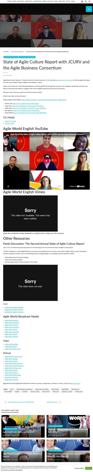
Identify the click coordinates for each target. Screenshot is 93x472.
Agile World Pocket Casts (13, 368)
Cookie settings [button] (79, 468)
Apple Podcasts (29, 1)
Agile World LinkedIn (11, 325)
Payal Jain (56, 391)
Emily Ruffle (8, 391)
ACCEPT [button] (88, 468)
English (17, 391)
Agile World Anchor (11, 370)
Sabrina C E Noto (10, 121)
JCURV (47, 80)
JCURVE (24, 391)
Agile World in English (17, 51)
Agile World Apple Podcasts (14, 363)
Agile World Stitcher (11, 377)
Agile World (55, 389)
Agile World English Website (14, 307)
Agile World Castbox (11, 379)
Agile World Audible (11, 359)
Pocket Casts (50, 1)
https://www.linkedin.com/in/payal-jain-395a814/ (28, 106)
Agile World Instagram (12, 327)
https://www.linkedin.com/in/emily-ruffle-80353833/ (30, 113)
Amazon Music (20, 1)
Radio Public (62, 1)
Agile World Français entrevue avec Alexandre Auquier (22, 455)
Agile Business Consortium (63, 80)
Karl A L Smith (9, 123)
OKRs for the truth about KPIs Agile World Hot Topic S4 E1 (67, 431)
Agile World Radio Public (13, 375)
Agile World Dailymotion (13, 349)
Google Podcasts (37, 1)
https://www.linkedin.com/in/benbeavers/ (26, 110)
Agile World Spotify (11, 361)
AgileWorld (65, 389)
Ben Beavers (75, 389)
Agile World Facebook (12, 322)
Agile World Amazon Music (13, 356)
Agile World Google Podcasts (14, 366)
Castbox (73, 1)
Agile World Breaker (11, 373)
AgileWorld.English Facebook (14, 312)
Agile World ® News (19, 7)
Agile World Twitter (11, 329)
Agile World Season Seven (27, 57)
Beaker (56, 1)
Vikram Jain (78, 391)
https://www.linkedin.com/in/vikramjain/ (26, 103)
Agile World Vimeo (11, 346)
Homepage (6, 51)
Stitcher (68, 1)
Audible (44, 1)
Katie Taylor (46, 391)
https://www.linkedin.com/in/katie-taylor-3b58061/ (29, 108)
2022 (11, 389)
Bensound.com (75, 383)
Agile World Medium (11, 336)
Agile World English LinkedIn (14, 309)
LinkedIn (9, 1)
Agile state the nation (42, 389)
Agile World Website (11, 320)
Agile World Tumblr (11, 334)
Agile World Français (10, 450)
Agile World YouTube (11, 344)
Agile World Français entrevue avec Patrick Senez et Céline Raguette (66, 455)
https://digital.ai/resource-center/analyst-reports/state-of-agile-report (44, 100)
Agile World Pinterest (12, 332)
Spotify (14, 1)
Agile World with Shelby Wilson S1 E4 (18, 432)
